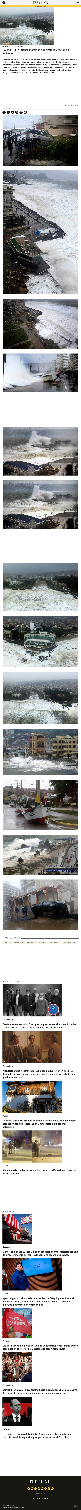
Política (5, 1341)
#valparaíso (55, 942)
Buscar (75, 2)
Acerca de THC (40, 1494)
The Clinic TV (42, 1488)
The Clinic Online (73, 106)
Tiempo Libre (7, 1019)
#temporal (31, 942)
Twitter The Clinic (28, 1488)
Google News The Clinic (52, 1488)
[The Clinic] (5, 2)
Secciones (78, 2)
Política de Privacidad (40, 1498)
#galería (7, 942)
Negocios (6, 1247)
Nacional (5, 46)
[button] (4, 112)
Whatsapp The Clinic (39, 1488)
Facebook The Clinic (32, 1488)
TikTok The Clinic (49, 1488)
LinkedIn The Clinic (45, 1488)
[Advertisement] (40, 411)
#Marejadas (19, 942)
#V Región (43, 942)
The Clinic (11, 1505)
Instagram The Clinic (35, 1488)
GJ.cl (76, 1506)
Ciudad (5, 1116)
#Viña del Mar (69, 942)
